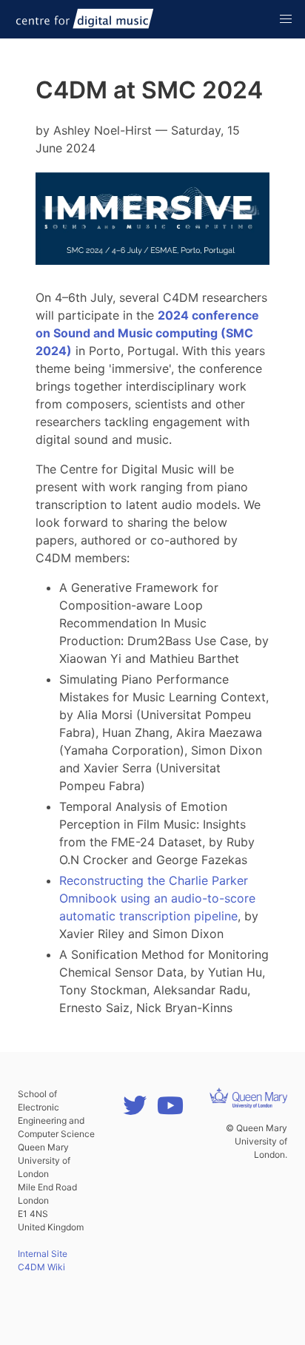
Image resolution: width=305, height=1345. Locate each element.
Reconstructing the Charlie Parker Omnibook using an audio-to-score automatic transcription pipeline (157, 898)
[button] (286, 19)
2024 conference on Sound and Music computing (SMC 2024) (147, 333)
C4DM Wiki (41, 1266)
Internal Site (42, 1253)
